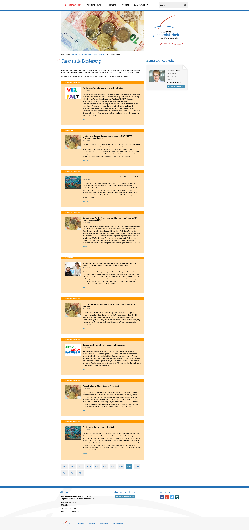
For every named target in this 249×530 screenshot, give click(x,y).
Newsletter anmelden (126, 497)
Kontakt (81, 524)
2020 (113, 466)
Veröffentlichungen (95, 5)
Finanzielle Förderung (114, 54)
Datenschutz (118, 524)
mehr (85, 119)
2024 (81, 466)
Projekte (125, 5)
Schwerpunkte (99, 54)
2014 (81, 473)
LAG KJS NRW (141, 5)
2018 (129, 466)
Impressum (104, 524)
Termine (112, 5)
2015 (73, 473)
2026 (65, 466)
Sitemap (92, 524)
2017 (137, 466)
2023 (89, 466)
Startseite (74, 54)
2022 (97, 466)
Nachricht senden (177, 86)
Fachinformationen (72, 5)
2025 (73, 466)
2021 (105, 466)
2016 (65, 473)
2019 (121, 466)
